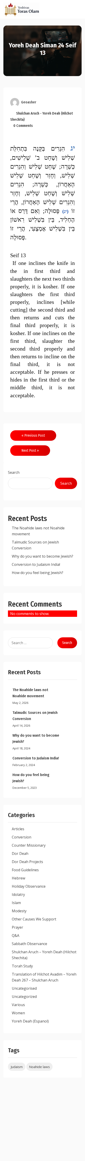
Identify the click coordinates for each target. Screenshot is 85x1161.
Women (18, 1012)
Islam (16, 902)
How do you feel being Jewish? (37, 572)
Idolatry (18, 894)
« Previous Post (33, 435)
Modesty (19, 910)
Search (13, 472)
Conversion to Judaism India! (36, 564)
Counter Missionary (29, 845)
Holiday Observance (29, 886)
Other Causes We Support (34, 919)
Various (18, 1004)
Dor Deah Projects (27, 861)
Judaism (17, 1066)
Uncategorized (24, 996)
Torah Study (22, 966)
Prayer (17, 927)
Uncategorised (24, 988)
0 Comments (23, 125)
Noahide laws (39, 1066)
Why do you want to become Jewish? (42, 556)
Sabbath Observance (29, 943)
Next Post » (30, 450)
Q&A (15, 935)
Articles (18, 828)
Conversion (21, 837)
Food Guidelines (25, 869)
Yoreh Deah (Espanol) (30, 1021)
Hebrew (18, 878)
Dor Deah (20, 853)
